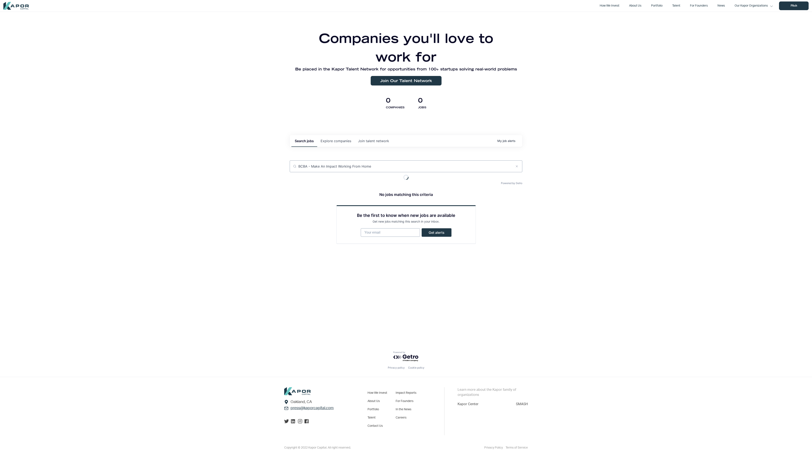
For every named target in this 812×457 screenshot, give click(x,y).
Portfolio (373, 409)
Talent (372, 417)
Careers (401, 417)
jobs (304, 141)
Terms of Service (517, 447)
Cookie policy (416, 367)
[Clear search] (516, 166)
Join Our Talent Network (406, 80)
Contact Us (375, 425)
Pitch (794, 5)
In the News (403, 409)
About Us (374, 401)
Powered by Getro (511, 183)
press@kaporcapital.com (312, 408)
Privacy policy (396, 367)
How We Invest (377, 392)
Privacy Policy (493, 447)
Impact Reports (406, 392)
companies (336, 141)
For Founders (404, 401)
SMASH (522, 404)
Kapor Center (468, 404)
